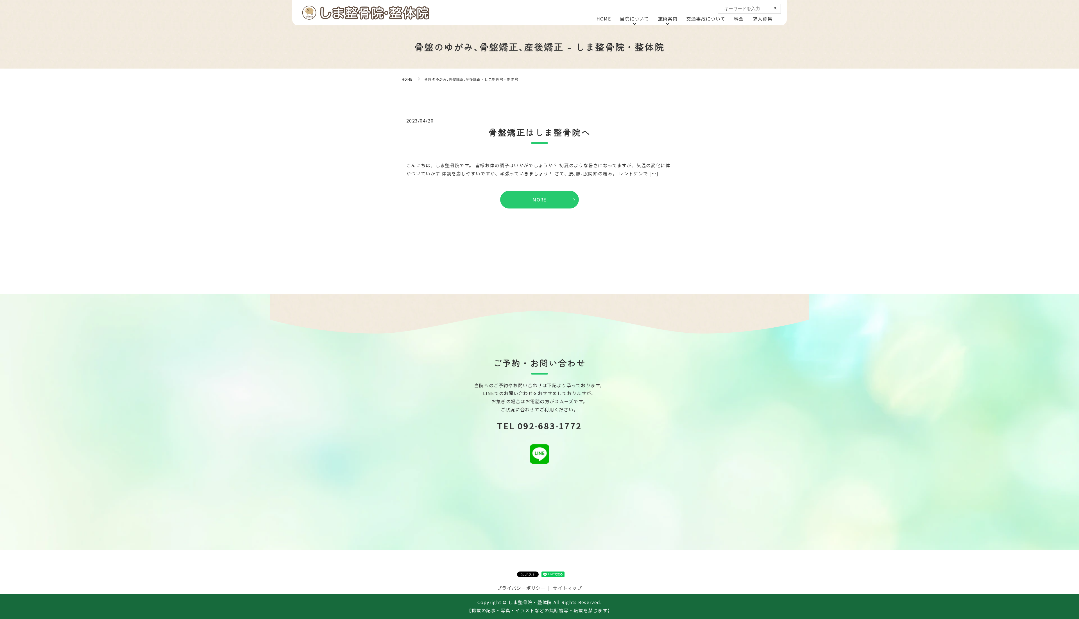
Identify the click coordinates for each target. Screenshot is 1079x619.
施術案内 (667, 18)
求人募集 (762, 18)
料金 (739, 18)
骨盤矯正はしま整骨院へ (540, 132)
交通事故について (705, 18)
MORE (539, 199)
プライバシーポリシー (521, 587)
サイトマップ (567, 587)
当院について (634, 18)
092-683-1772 (550, 426)
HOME (604, 18)
